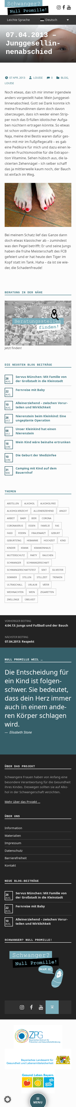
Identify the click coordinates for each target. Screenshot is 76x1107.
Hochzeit (49, 540)
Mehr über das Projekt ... (22, 802)
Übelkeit (30, 599)
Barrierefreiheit (16, 858)
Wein (32, 592)
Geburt (55, 533)
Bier (34, 518)
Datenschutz (14, 851)
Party (33, 555)
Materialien (13, 836)
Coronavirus (15, 525)
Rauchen (47, 555)
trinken (57, 577)
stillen (26, 577)
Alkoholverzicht (17, 510)
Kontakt (10, 865)
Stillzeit (42, 577)
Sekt (44, 569)
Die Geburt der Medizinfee (36, 455)
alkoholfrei (48, 503)
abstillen (13, 503)
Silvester (57, 569)
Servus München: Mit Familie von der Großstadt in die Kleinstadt (41, 379)
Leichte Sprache (18, 20)
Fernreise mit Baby (30, 390)
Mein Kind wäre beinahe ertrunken (43, 442)
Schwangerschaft (38, 562)
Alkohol (29, 503)
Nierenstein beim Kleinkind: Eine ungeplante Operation (41, 418)
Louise (38, 78)
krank (24, 547)
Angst (63, 510)
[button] (7, 1099)
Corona (46, 518)
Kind (63, 540)
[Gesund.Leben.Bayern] (38, 1081)
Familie (45, 525)
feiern (22, 533)
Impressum (13, 843)
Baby (23, 518)
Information (13, 828)
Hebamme (32, 540)
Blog (64, 78)
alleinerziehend (44, 510)
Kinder (11, 547)
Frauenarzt (38, 533)
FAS (57, 525)
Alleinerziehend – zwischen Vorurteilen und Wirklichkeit (42, 405)
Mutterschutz (16, 555)
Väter (46, 584)
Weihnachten (15, 592)
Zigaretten (47, 592)
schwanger (14, 562)
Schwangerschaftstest (21, 569)
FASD (10, 533)
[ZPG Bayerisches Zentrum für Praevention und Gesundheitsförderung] (38, 1036)
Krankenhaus (42, 547)
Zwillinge (13, 599)
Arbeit (11, 518)
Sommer (12, 577)
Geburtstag (14, 540)
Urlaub (32, 584)
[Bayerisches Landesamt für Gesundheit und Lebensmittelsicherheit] (38, 1059)
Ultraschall (15, 584)
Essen (31, 525)
